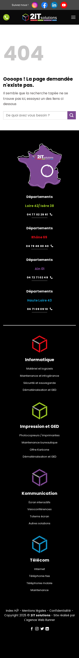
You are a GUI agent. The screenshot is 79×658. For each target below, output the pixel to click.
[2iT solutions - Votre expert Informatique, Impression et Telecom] (39, 17)
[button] (73, 17)
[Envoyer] (71, 115)
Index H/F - (14, 611)
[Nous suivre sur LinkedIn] (47, 629)
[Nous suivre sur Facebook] (31, 629)
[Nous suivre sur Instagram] (37, 629)
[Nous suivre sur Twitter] (42, 629)
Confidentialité (60, 611)
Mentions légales (34, 611)
